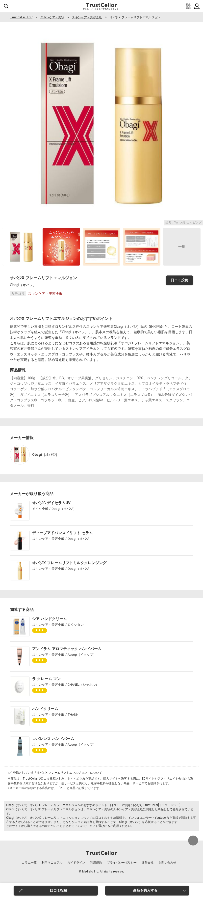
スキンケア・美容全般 (87, 17)
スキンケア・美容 (52, 17)
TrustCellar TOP (21, 17)
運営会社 (147, 862)
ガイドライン (76, 862)
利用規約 (96, 862)
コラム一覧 (29, 862)
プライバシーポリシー (122, 862)
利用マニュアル (52, 862)
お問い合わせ (167, 862)
